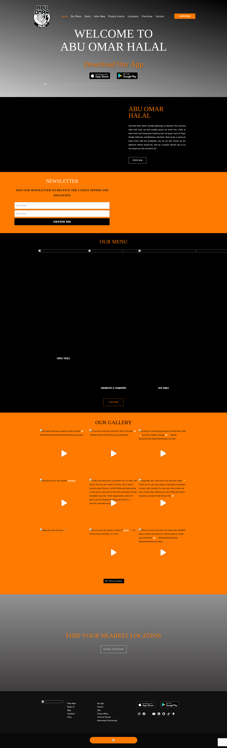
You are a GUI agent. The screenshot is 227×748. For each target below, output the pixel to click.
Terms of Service (104, 717)
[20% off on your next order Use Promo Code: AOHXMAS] (163, 552)
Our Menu (76, 16)
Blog (69, 710)
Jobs (99, 710)
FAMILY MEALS (63, 358)
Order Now (71, 703)
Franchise (147, 16)
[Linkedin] (159, 714)
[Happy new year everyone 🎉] (64, 552)
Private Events (116, 16)
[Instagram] (139, 714)
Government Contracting (107, 720)
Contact (160, 16)
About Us (70, 707)
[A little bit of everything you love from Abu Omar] (163, 453)
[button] (184, 16)
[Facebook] (144, 714)
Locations (133, 16)
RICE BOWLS (163, 388)
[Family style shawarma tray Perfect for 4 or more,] (113, 503)
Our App (100, 703)
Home (65, 16)
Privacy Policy (102, 713)
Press (69, 717)
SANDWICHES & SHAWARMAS (113, 388)
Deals (88, 16)
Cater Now (99, 16)
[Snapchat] (164, 714)
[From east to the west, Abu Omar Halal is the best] (113, 453)
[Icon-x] (149, 714)
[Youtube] (154, 714)
